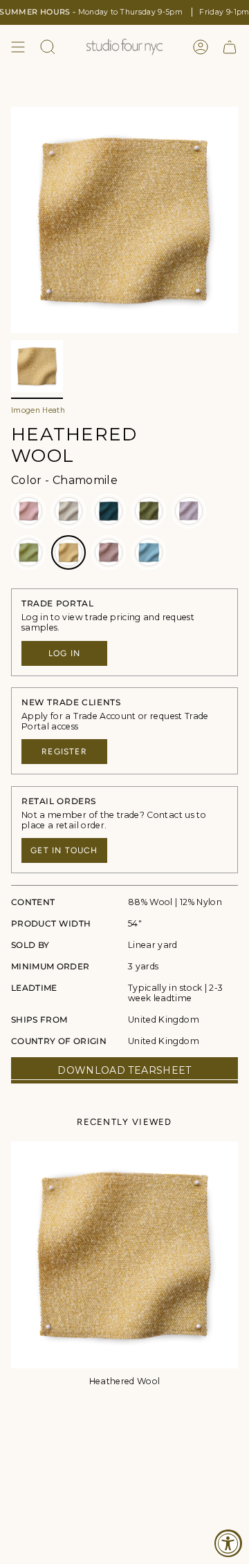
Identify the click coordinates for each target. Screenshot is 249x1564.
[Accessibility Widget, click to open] (228, 1543)
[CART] (229, 47)
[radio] (28, 511)
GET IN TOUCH (64, 850)
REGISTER (64, 751)
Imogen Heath (38, 410)
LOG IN (64, 653)
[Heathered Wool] (124, 1255)
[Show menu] (18, 47)
